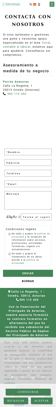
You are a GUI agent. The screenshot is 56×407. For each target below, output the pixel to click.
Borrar (28, 281)
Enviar (28, 273)
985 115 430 (16, 93)
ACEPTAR (41, 400)
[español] (34, 4)
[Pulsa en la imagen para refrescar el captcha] (11, 217)
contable (9, 46)
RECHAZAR (15, 400)
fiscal (46, 42)
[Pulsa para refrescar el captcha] (19, 217)
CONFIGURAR (28, 391)
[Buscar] (31, 4)
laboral (25, 46)
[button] (52, 4)
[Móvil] (39, 4)
